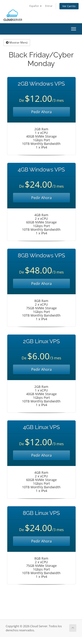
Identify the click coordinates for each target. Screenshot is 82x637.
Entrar (49, 6)
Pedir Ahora (41, 111)
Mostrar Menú (18, 42)
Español (34, 6)
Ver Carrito (69, 6)
